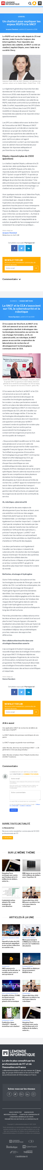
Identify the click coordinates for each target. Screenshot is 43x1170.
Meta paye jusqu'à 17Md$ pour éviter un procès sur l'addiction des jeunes (30, 943)
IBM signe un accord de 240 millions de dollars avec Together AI (31, 875)
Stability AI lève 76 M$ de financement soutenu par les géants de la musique (11, 998)
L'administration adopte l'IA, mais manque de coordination (8, 903)
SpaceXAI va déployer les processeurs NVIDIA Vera (31, 970)
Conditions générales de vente (21, 1117)
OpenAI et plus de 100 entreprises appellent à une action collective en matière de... (11, 944)
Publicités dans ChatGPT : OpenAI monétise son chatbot (11, 1024)
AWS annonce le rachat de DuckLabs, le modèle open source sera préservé (11, 971)
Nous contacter (15, 1112)
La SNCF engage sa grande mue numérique (18, 742)
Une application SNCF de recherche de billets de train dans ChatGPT (19, 729)
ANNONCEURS (29, 1112)
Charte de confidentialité (29, 1114)
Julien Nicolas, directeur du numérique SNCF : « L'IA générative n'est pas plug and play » (20, 749)
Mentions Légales (10, 1114)
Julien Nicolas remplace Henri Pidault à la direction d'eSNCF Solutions (20, 756)
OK (36, 268)
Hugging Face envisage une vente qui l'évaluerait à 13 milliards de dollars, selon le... (10, 877)
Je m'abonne (7, 837)
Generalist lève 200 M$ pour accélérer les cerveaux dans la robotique (31, 903)
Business (13, 301)
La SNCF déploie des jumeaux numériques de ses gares (20, 736)
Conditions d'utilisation (25, 805)
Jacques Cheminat (9, 233)
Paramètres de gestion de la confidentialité (21, 1119)
